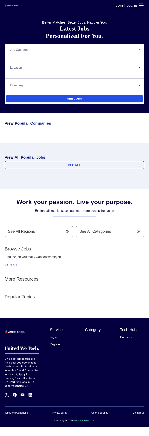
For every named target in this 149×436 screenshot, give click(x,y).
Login (53, 337)
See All (74, 165)
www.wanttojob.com (84, 420)
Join (119, 5)
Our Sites (126, 337)
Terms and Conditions (16, 412)
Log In (131, 5)
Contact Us (138, 412)
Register (55, 344)
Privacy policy (59, 412)
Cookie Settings (99, 412)
